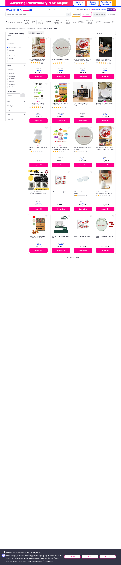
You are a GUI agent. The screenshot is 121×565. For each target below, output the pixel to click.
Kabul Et (107, 557)
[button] (13, 10)
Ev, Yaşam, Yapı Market (18, 28)
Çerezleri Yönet (72, 557)
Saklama (39, 28)
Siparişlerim (73, 9)
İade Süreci (67, 9)
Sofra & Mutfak (31, 28)
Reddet (90, 557)
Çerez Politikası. (49, 561)
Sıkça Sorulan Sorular (59, 9)
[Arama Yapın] (68, 14)
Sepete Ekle (38, 76)
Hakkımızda (51, 9)
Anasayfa (8, 28)
